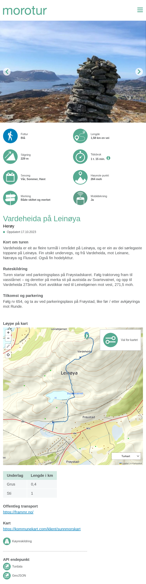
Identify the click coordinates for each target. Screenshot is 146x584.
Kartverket (137, 463)
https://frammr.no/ (18, 512)
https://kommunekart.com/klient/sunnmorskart (42, 529)
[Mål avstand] (8, 346)
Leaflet (125, 463)
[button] (86, 336)
